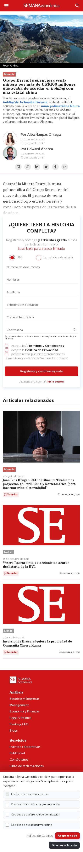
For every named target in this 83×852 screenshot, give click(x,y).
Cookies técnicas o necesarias (29, 794)
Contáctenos (19, 759)
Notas (8, 552)
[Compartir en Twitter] (46, 167)
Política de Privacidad (41, 350)
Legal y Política (21, 717)
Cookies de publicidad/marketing (31, 825)
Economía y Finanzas (25, 711)
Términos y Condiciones (45, 345)
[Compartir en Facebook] (55, 167)
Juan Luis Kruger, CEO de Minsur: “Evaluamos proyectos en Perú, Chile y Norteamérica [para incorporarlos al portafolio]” (39, 484)
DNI (18, 257)
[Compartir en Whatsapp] (27, 167)
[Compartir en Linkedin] (37, 167)
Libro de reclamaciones (27, 766)
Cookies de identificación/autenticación (35, 804)
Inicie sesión (55, 381)
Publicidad (17, 753)
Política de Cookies (40, 835)
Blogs (14, 730)
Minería (9, 74)
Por (37, 149)
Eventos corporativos (25, 746)
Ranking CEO (19, 724)
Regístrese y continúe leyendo (41, 371)
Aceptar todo (67, 835)
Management (19, 705)
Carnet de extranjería (57, 257)
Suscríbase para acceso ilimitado (41, 248)
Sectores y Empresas (24, 698)
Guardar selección (64, 845)
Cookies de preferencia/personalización (35, 814)
